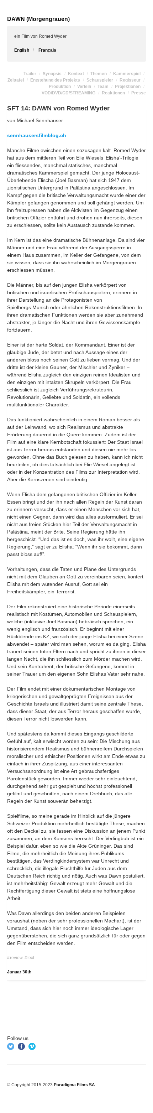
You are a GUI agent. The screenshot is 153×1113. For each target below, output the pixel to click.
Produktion (60, 86)
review (16, 957)
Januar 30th (19, 971)
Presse (138, 92)
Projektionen (128, 86)
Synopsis (52, 73)
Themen (98, 73)
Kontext (76, 73)
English (21, 50)
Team (103, 86)
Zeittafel (15, 80)
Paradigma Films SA (74, 1084)
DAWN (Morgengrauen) (38, 19)
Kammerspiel (127, 73)
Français (47, 50)
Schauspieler (99, 80)
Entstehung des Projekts (55, 80)
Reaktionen (113, 92)
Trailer (29, 73)
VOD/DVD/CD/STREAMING (68, 92)
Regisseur (130, 80)
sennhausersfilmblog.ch (36, 135)
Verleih (84, 86)
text (30, 957)
